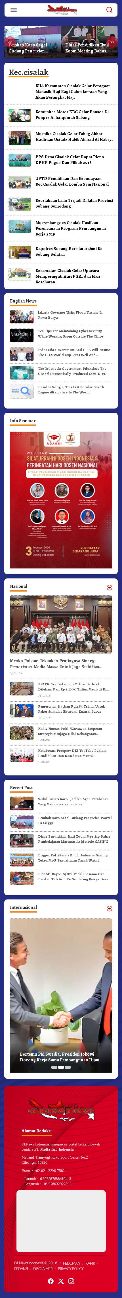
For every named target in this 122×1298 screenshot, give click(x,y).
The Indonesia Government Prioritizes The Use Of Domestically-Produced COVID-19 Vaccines (72, 371)
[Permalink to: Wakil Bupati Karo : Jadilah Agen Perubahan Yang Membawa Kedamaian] (22, 803)
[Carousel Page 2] (61, 1067)
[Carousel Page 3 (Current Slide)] (68, 1067)
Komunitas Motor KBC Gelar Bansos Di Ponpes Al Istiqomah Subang (72, 114)
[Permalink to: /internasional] (109, 908)
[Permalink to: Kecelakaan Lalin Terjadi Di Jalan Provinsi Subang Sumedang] (20, 203)
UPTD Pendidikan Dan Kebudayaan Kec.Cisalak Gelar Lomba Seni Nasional (72, 181)
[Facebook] (50, 1281)
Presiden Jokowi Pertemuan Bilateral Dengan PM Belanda (56, 1057)
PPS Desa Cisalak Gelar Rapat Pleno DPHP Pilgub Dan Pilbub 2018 (69, 159)
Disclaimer (42, 1269)
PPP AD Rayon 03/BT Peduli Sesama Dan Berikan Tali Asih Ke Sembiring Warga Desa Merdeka (73, 877)
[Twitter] (61, 1281)
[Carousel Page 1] (54, 1067)
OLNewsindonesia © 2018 (35, 1263)
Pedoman (71, 1264)
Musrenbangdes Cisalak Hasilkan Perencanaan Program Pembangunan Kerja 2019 (70, 228)
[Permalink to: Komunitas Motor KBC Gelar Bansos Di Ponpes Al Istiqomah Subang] (20, 115)
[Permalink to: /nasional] (109, 587)
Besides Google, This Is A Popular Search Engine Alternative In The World (71, 390)
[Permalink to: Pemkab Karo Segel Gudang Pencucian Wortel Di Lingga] (22, 822)
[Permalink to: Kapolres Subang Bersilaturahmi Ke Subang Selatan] (20, 252)
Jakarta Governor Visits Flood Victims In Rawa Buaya (70, 315)
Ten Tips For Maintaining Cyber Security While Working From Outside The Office (70, 333)
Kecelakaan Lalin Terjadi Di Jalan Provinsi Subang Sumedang (74, 203)
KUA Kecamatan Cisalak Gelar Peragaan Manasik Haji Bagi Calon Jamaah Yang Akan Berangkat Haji (73, 91)
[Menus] (13, 10)
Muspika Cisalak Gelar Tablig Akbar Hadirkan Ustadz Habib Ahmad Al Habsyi (74, 136)
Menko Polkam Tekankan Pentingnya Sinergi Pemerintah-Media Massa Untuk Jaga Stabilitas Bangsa (54, 664)
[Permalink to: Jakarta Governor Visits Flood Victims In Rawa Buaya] (22, 316)
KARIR (90, 1264)
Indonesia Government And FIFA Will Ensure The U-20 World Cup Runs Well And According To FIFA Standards (74, 352)
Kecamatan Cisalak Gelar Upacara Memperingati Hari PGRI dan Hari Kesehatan (67, 276)
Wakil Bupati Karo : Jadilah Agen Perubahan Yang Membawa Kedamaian (73, 802)
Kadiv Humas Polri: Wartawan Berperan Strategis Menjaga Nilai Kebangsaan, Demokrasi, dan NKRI (70, 731)
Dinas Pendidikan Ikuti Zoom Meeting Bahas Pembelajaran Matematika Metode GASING (30, 48)
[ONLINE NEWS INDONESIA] (62, 9)
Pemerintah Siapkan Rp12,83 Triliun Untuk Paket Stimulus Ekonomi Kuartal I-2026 (71, 709)
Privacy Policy (70, 1269)
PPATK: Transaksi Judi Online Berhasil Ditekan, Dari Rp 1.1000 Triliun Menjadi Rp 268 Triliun (72, 687)
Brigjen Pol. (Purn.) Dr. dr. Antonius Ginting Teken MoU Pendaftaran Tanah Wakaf (88, 48)
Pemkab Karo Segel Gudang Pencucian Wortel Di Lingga (75, 820)
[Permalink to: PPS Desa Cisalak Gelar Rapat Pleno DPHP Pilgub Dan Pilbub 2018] (20, 159)
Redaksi (21, 1269)
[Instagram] (71, 1281)
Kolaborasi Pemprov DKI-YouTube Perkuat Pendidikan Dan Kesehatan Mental (72, 753)
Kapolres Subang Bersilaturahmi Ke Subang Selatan (68, 251)
